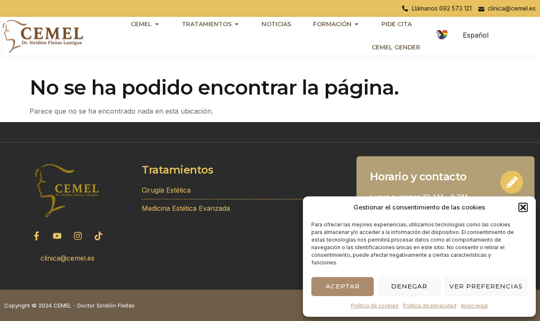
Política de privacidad (429, 305)
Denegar (409, 286)
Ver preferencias (486, 286)
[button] (523, 207)
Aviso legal (474, 305)
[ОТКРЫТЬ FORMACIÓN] (356, 24)
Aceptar (343, 286)
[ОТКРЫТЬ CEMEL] (157, 24)
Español (476, 35)
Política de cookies (375, 305)
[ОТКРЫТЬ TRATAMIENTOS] (237, 24)
